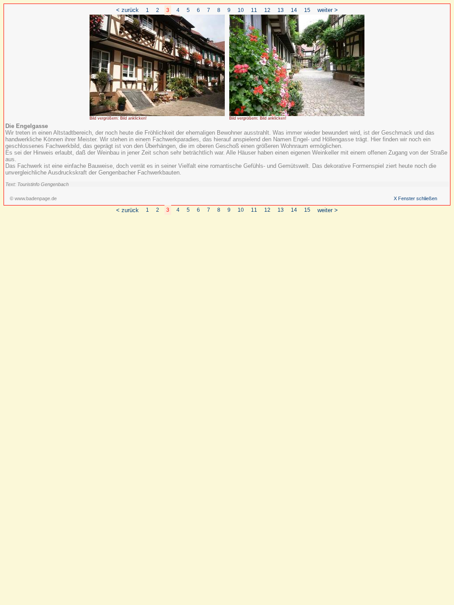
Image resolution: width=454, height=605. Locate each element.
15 (307, 10)
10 (241, 10)
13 (281, 10)
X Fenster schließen (415, 198)
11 (254, 10)
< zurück (127, 10)
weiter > (327, 10)
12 (267, 10)
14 (294, 10)
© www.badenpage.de (33, 198)
